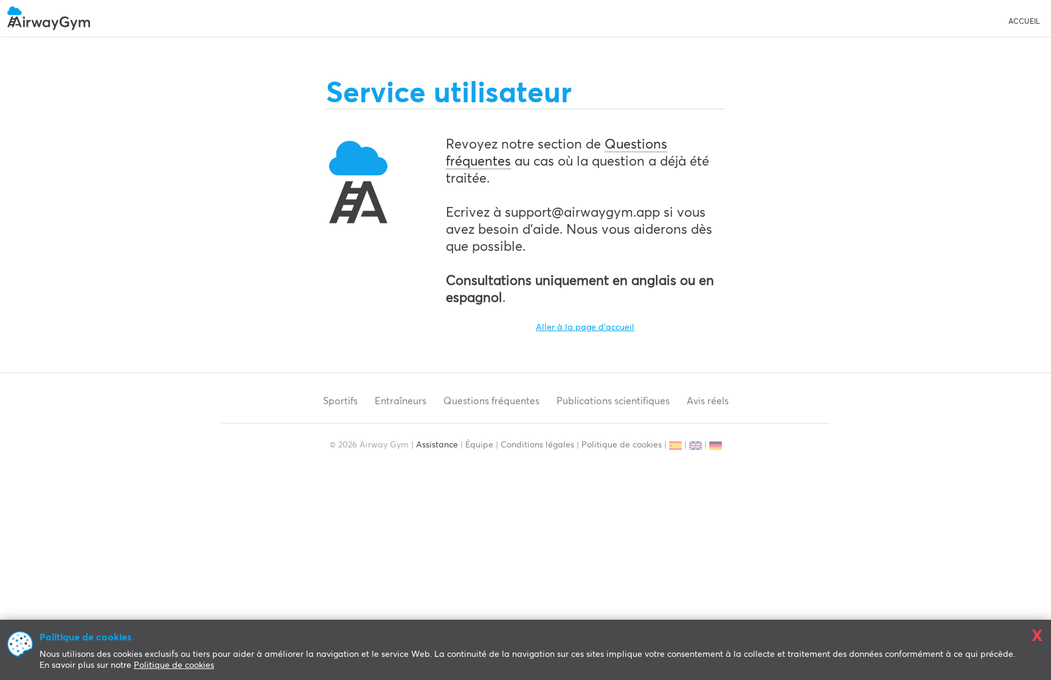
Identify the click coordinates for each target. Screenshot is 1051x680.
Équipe (479, 445)
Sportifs (340, 400)
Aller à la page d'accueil (585, 327)
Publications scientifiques (613, 400)
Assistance (437, 445)
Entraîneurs (400, 400)
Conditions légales (537, 445)
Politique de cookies (621, 445)
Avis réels (708, 400)
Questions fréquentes (491, 400)
